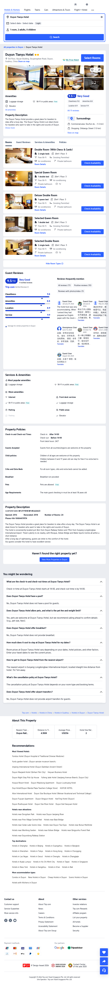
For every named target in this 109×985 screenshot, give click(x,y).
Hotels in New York (20, 867)
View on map (73, 133)
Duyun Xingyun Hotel (44, 799)
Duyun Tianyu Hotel (19, 54)
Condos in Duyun (19, 877)
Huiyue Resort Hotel (20, 783)
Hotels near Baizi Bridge (54, 820)
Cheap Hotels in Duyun (57, 877)
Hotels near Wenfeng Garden (24, 830)
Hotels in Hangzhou (38, 867)
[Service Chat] (104, 970)
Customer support (11, 904)
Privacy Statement (45, 922)
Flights (27, 10)
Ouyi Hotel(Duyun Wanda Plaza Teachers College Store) (35, 788)
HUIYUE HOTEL (66, 788)
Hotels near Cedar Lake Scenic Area (26, 825)
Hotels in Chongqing (72, 851)
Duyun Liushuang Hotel (66, 783)
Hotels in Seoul (36, 856)
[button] (81, 4)
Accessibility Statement (47, 926)
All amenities (10, 110)
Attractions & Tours (61, 10)
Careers (41, 913)
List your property (80, 917)
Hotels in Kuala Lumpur (21, 862)
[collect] (104, 952)
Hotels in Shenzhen (20, 851)
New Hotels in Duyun (37, 877)
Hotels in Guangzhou (53, 846)
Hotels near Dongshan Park (23, 814)
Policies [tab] (62, 142)
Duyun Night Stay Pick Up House (25, 777)
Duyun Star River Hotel (44, 804)
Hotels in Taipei (63, 862)
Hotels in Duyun (78, 713)
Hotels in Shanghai (20, 846)
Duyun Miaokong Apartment (42, 783)
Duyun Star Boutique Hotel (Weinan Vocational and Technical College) (62, 793)
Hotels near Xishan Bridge (48, 830)
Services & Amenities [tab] (45, 142)
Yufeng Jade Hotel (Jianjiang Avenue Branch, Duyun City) (64, 777)
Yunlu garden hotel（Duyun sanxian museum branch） (34, 762)
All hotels (76, 922)
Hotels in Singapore (80, 862)
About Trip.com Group (47, 931)
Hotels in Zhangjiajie (70, 856)
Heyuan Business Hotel (57, 772)
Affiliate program (79, 913)
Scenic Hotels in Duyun (78, 877)
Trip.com (25, 713)
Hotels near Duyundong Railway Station (28, 836)
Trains (37, 10)
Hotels (34, 713)
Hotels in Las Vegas (20, 856)
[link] (75, 4)
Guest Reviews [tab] (23, 142)
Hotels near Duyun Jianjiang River (50, 814)
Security (76, 931)
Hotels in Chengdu (52, 856)
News (40, 909)
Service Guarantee (11, 909)
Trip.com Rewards (80, 909)
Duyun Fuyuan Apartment (22, 799)
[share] (104, 961)
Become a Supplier (80, 926)
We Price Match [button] (72, 60)
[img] (24, 77)
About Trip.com (44, 904)
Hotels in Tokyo (36, 851)
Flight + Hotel (80, 10)
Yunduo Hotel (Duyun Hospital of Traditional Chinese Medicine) (38, 756)
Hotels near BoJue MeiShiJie (80, 825)
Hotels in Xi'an (54, 867)
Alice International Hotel (22, 793)
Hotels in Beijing (36, 846)
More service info (11, 913)
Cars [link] (46, 10)
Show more (10, 128)
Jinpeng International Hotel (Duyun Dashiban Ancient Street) (37, 767)
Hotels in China (45, 713)
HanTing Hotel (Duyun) (65, 799)
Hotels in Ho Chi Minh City (44, 862)
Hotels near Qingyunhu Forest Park (75, 830)
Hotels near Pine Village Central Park (27, 820)
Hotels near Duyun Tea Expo (55, 825)
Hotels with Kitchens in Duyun (24, 883)
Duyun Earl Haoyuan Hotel (66, 804)
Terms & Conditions (46, 917)
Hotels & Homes (12, 10)
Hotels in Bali (67, 867)
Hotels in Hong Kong (53, 851)
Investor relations (80, 904)
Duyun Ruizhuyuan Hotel (22, 804)
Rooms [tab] (8, 142)
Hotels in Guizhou (61, 713)
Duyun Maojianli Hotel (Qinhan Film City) (29, 772)
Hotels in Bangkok (71, 846)
